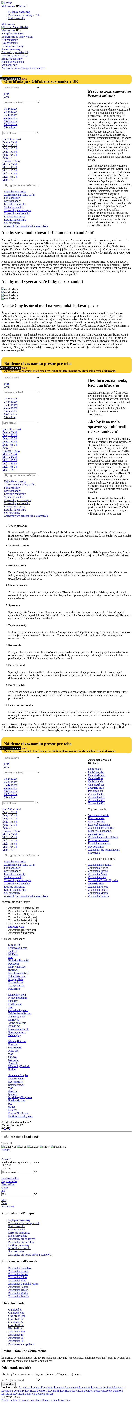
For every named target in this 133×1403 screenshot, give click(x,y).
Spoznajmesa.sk (17, 1032)
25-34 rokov (10, 111)
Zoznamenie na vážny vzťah (23, 15)
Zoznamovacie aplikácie (21, 1344)
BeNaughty (14, 1035)
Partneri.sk (14, 988)
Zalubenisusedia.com (19, 1013)
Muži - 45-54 (9, 170)
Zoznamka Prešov (98, 870)
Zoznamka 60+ (96, 803)
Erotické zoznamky (12, 58)
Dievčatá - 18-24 (11, 139)
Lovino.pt (96, 1387)
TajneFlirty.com (16, 976)
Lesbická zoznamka (99, 824)
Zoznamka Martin (98, 892)
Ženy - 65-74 (9, 154)
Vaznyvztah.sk (16, 985)
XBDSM (13, 1050)
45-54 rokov (10, 117)
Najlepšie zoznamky (19, 11)
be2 (10, 1103)
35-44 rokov (10, 114)
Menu (22, 6)
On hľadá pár (95, 781)
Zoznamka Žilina (97, 874)
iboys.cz (12, 1091)
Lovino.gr (119, 1387)
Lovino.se (19, 1390)
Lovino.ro (47, 1387)
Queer (4, 1187)
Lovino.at (42, 1390)
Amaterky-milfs (16, 1016)
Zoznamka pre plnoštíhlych (103, 837)
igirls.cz (12, 1094)
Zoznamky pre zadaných (14, 52)
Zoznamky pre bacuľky (14, 55)
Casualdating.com (18, 1010)
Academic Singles (18, 1075)
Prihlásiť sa (8, 1384)
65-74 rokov (10, 124)
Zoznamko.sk (15, 982)
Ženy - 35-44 (9, 145)
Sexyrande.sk (15, 1081)
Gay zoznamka (96, 821)
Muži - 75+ (8, 179)
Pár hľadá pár (95, 790)
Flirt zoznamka (96, 818)
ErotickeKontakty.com (20, 1116)
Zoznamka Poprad (98, 886)
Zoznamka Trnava (98, 889)
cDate (11, 1106)
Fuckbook (13, 963)
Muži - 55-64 (9, 173)
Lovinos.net (71, 1387)
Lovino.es (30, 1390)
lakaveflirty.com (17, 994)
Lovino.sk (6, 1393)
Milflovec (13, 1019)
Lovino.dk (53, 1390)
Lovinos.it (108, 1387)
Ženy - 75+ (8, 157)
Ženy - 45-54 (9, 148)
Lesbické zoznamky (12, 46)
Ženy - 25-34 (9, 142)
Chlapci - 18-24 (11, 161)
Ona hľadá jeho (96, 775)
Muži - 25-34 (9, 164)
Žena (7, 96)
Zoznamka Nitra (97, 877)
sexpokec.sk (15, 1047)
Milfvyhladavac (16, 966)
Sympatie (13, 1060)
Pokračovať (7, 1206)
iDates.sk (13, 969)
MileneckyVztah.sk (19, 1066)
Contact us (64, 1399)
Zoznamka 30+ (96, 793)
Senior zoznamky (10, 49)
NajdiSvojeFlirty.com (20, 1097)
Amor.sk (13, 1063)
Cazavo (12, 1056)
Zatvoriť (6, 1149)
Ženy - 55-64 (9, 151)
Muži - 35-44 (9, 167)
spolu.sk (12, 951)
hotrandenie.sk (16, 1084)
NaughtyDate (15, 979)
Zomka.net (14, 1025)
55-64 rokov (10, 121)
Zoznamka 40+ (96, 797)
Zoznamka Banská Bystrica (103, 880)
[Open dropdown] (38, 87)
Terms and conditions (29, 1399)
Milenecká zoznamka (99, 830)
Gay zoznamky (9, 42)
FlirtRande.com (16, 1100)
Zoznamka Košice (98, 867)
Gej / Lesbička (9, 1181)
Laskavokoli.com (17, 947)
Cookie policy (49, 1399)
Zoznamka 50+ (96, 800)
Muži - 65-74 (9, 176)
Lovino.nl (77, 1390)
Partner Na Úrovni (18, 1112)
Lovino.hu (84, 1387)
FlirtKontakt (15, 1003)
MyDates (13, 954)
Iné (3, 1190)
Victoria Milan (16, 1078)
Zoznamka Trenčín (98, 896)
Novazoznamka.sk (18, 1029)
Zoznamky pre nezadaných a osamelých (23, 68)
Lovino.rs (59, 1387)
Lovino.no (66, 1390)
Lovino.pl (36, 1387)
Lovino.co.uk (104, 1390)
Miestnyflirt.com (17, 1041)
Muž (6, 93)
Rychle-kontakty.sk (18, 972)
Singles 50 (14, 944)
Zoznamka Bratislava (99, 864)
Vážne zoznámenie (98, 815)
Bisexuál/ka (7, 1184)
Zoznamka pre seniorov (101, 827)
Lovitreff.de (90, 1390)
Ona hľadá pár (96, 784)
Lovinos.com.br (44, 1393)
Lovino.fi (118, 1390)
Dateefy (12, 1109)
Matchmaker (8, 6)
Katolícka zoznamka (12, 61)
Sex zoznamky (9, 64)
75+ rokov (9, 127)
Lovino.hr (18, 1393)
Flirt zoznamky (16, 18)
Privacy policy (9, 1399)
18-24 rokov (10, 108)
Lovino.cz (24, 1387)
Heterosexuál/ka (10, 1178)
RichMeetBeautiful (18, 960)
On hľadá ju (94, 768)
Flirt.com (13, 1044)
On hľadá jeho (96, 772)
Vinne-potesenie (17, 1022)
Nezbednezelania (17, 997)
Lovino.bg (7, 1390)
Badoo (12, 1069)
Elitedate (13, 1000)
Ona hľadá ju (95, 778)
